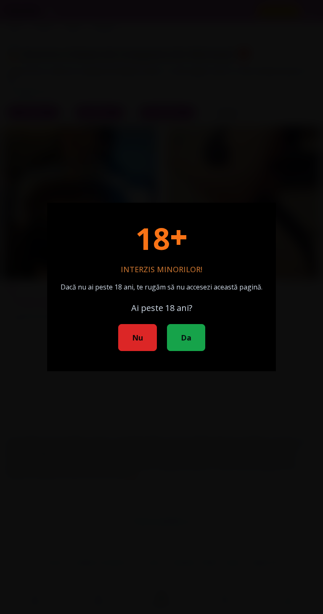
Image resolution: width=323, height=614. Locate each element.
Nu (137, 337)
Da (186, 337)
